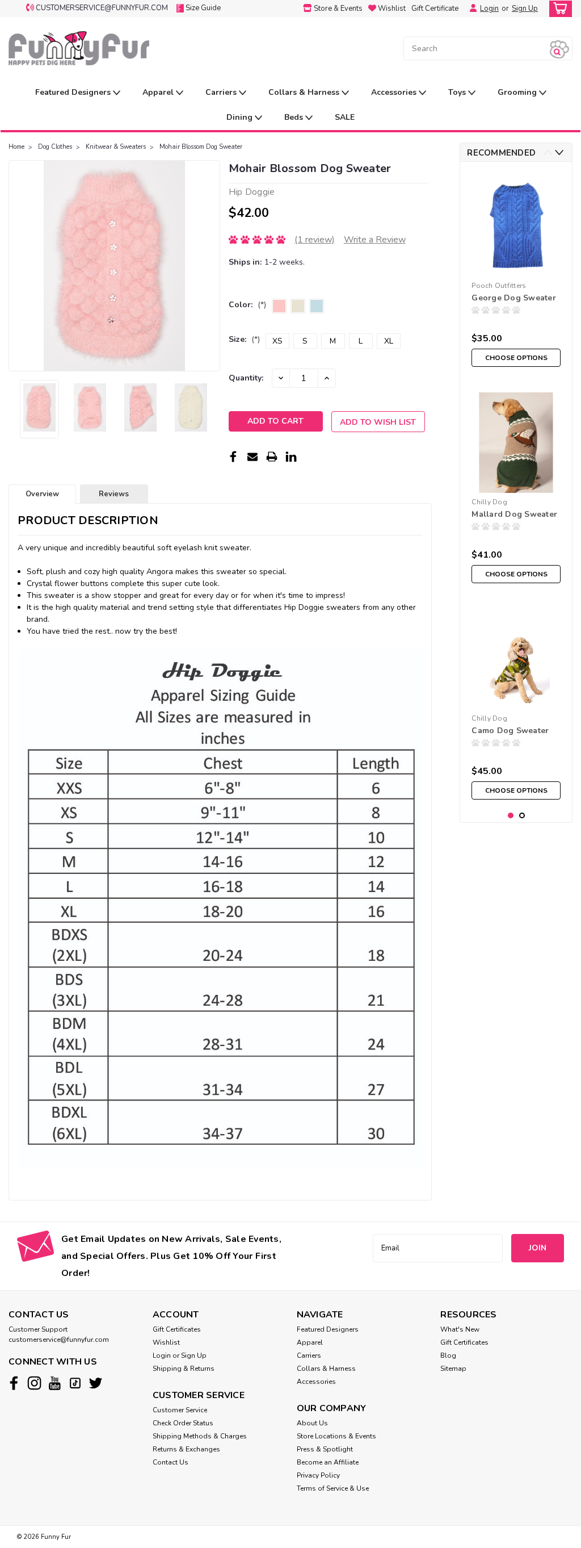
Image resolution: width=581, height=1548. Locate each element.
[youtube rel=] (55, 1383)
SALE (345, 117)
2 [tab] (522, 816)
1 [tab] (511, 816)
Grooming (518, 92)
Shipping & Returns (183, 1368)
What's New (459, 1329)
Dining (240, 117)
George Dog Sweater (513, 297)
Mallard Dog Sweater (514, 514)
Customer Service (180, 1410)
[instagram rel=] (34, 1383)
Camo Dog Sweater (510, 730)
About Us (312, 1423)
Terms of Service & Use (333, 1488)
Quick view (516, 484)
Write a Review (375, 239)
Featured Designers (74, 92)
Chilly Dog (489, 502)
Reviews (114, 494)
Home (16, 147)
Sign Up (525, 8)
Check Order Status (183, 1423)
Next (210, 266)
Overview (42, 494)
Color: (247, 304)
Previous (18, 266)
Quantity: (246, 378)
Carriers (222, 92)
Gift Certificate (434, 8)
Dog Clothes (55, 147)
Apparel (159, 92)
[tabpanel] (516, 271)
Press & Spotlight (325, 1449)
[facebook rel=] (14, 1383)
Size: (244, 339)
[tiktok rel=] (75, 1383)
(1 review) (314, 239)
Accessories (395, 92)
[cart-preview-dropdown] (558, 9)
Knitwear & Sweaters (116, 147)
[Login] (470, 8)
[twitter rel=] (96, 1383)
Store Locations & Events (336, 1436)
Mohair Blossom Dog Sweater (200, 147)
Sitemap (453, 1368)
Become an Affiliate (328, 1462)
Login (489, 8)
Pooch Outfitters (498, 285)
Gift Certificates (177, 1329)
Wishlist (166, 1342)
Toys (458, 92)
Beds (294, 117)
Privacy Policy (318, 1475)
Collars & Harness (305, 92)
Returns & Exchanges (186, 1449)
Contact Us (170, 1462)
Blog (448, 1355)
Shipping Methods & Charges (200, 1436)
